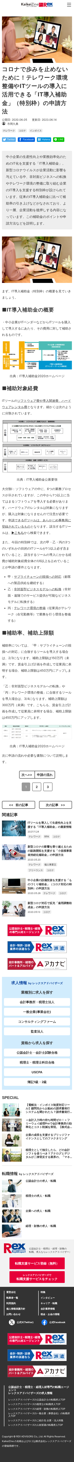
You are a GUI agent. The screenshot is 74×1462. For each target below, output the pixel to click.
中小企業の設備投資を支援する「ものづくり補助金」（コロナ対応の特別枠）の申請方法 (50, 884)
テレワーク (9, 130)
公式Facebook (57, 1322)
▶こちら (17, 533)
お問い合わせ (13, 1314)
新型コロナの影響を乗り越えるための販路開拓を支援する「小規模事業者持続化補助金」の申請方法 (50, 850)
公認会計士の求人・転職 (41, 1180)
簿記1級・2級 (37, 1082)
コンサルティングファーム (37, 1022)
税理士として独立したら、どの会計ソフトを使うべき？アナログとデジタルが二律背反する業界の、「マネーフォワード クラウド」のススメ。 (48, 1155)
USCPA (37, 1072)
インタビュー (48, 1297)
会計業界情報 (48, 1308)
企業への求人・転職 (38, 1210)
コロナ (22, 130)
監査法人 (37, 1031)
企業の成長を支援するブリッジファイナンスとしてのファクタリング (48, 1136)
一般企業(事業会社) (37, 1012)
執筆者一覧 (12, 1297)
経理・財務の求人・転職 (41, 1225)
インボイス (36, 130)
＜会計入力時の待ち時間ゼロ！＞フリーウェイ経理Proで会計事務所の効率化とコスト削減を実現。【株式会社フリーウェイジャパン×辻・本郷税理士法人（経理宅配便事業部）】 (49, 1127)
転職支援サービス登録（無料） (37, 1263)
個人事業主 (50, 864)
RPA (46, 836)
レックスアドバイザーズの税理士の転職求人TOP (34, 1404)
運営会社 (11, 1292)
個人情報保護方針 (15, 1308)
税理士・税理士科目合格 (37, 1062)
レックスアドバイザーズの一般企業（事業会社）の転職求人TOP (39, 1414)
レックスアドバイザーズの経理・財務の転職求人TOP (36, 1408)
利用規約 (11, 1303)
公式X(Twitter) (25, 1322)
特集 (43, 1292)
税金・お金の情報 (50, 1314)
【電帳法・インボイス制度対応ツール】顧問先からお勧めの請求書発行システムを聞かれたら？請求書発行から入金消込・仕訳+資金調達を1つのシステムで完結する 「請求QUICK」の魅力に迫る (48, 1113)
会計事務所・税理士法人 (37, 1002)
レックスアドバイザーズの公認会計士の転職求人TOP (36, 1399)
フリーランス (36, 870)
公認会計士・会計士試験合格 (37, 1052)
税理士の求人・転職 (38, 1195)
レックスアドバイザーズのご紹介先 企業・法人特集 (35, 1420)
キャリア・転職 (49, 1303)
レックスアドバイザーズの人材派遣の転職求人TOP (35, 1424)
